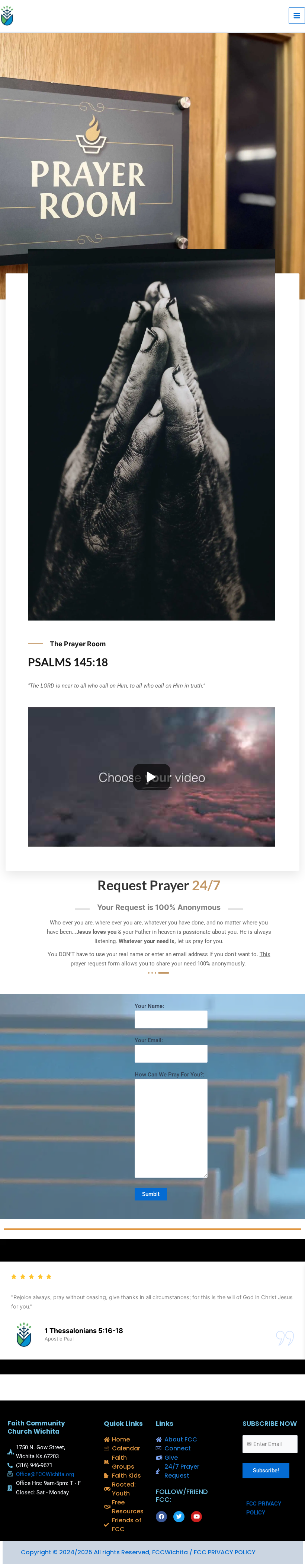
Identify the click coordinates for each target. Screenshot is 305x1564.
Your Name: (149, 1006)
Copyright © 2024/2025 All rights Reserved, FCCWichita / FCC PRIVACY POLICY (138, 1552)
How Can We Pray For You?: (169, 1074)
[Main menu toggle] (297, 15)
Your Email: (149, 1040)
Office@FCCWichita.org (45, 1474)
